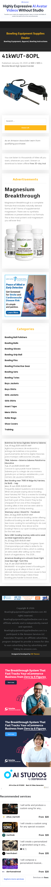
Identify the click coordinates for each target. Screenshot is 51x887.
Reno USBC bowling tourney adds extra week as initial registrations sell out (25, 536)
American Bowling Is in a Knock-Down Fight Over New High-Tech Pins (24, 559)
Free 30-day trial (38, 163)
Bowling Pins (11, 360)
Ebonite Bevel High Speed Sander (18, 66)
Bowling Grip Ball (13, 354)
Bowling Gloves (13, 348)
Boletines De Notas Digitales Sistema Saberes (25, 443)
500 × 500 (35, 63)
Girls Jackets (11, 395)
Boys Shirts (10, 389)
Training (9, 429)
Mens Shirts (11, 412)
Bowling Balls (11, 343)
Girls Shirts (10, 400)
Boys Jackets (12, 383)
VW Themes (34, 654)
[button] (25, 50)
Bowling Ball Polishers (16, 337)
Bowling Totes (12, 377)
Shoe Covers (11, 423)
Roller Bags (10, 418)
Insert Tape (11, 406)
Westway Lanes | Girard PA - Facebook (22, 512)
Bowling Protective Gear (17, 366)
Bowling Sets (11, 371)
